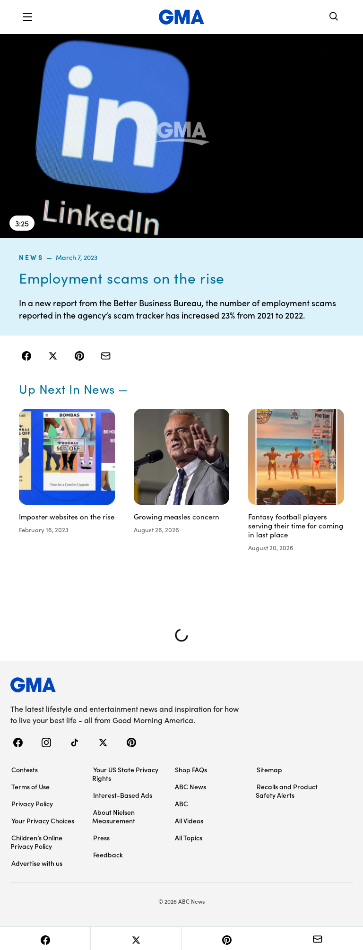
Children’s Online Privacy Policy (36, 842)
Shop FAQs (191, 769)
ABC (181, 803)
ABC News (190, 786)
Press (101, 837)
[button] (27, 17)
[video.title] (181, 136)
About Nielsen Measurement (113, 816)
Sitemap (269, 769)
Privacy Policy (32, 803)
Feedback (108, 854)
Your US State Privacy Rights (125, 774)
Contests (24, 769)
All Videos (189, 820)
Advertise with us (36, 863)
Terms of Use (30, 786)
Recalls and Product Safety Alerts (287, 791)
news (31, 257)
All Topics (188, 837)
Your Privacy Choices (42, 820)
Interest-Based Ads (122, 795)
